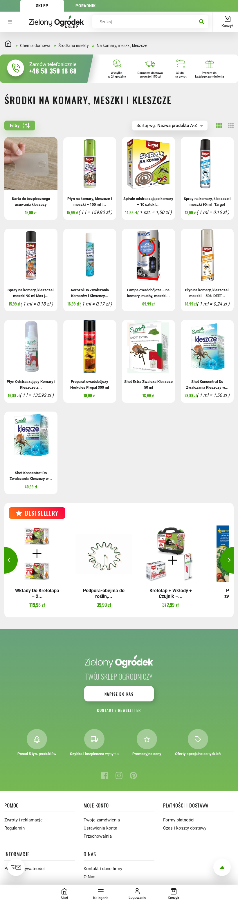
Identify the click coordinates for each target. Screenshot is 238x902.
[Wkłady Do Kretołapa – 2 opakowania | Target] (37, 553)
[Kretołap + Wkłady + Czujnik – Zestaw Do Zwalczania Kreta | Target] (170, 553)
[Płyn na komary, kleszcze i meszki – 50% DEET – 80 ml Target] (207, 255)
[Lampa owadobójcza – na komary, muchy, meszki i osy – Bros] (148, 255)
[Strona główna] (56, 22)
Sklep (42, 5)
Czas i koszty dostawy (184, 828)
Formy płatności (178, 820)
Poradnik (85, 5)
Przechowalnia (98, 836)
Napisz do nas (119, 694)
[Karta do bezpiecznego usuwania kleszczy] (30, 163)
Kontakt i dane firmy (103, 868)
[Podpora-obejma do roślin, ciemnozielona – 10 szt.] (103, 553)
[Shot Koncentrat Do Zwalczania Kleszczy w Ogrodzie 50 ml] (30, 438)
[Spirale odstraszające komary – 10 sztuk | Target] (148, 163)
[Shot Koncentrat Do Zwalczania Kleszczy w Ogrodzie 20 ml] (207, 346)
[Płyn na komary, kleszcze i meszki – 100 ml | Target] (89, 163)
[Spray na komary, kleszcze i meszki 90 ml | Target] (207, 163)
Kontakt (105, 710)
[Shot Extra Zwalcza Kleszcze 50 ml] (148, 346)
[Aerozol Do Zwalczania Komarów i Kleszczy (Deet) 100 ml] (89, 255)
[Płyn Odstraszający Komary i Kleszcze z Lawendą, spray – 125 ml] (30, 346)
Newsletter (129, 710)
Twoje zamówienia (102, 820)
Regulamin (14, 828)
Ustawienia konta (100, 828)
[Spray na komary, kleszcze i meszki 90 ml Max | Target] (30, 255)
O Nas (89, 876)
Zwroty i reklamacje (23, 820)
